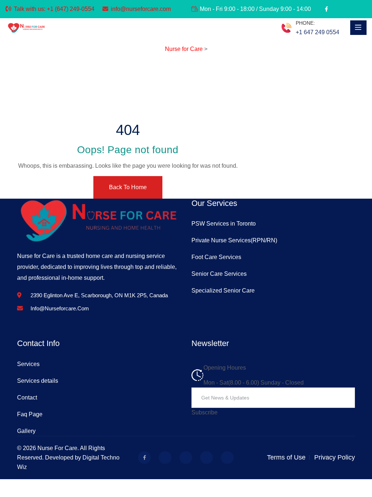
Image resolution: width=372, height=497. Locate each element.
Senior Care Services (219, 274)
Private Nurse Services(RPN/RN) (234, 240)
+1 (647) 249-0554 (70, 9)
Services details (37, 381)
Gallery (26, 431)
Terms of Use (286, 457)
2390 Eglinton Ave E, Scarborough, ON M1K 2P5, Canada (99, 295)
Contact (27, 397)
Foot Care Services (216, 257)
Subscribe (204, 412)
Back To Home (128, 187)
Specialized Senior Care (223, 290)
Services (28, 364)
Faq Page (30, 414)
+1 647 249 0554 (317, 32)
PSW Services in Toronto (223, 223)
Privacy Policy (334, 457)
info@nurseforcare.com (141, 9)
